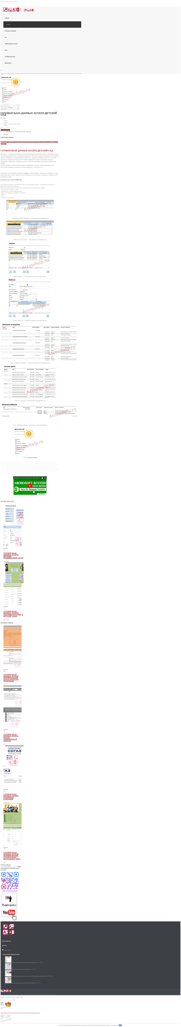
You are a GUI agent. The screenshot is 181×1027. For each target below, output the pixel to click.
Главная (7, 18)
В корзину (5, 548)
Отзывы (8, 24)
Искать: (2, 866)
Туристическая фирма (20, 131)
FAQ (6, 37)
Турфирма (28, 131)
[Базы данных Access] (18, 11)
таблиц (26, 173)
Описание (5, 134)
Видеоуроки (8, 63)
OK (120, 1025)
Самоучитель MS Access (11, 43)
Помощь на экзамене (10, 30)
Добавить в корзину (5, 129)
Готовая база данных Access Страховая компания (11, 796)
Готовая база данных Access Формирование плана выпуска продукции (11, 678)
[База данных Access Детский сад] (17, 102)
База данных (9, 131)
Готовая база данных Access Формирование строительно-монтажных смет (11, 856)
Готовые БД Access (10, 56)
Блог (6, 50)
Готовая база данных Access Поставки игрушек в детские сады (13, 613)
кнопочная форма (32, 457)
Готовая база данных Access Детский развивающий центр (13, 555)
